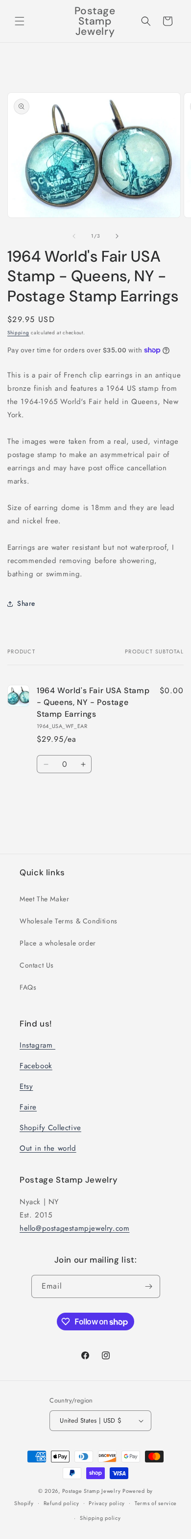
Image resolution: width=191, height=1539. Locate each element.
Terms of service (156, 1503)
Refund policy (61, 1503)
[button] (19, 21)
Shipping (18, 332)
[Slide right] (117, 236)
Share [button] (26, 603)
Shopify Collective (50, 1127)
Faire (28, 1107)
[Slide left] (74, 236)
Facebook (36, 1065)
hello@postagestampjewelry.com (74, 1228)
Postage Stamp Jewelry (91, 1491)
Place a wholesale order (58, 943)
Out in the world (48, 1148)
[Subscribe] (149, 1286)
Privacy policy (107, 1503)
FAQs (28, 987)
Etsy (26, 1086)
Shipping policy (100, 1518)
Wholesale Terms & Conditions (69, 921)
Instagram (37, 1045)
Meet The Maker (44, 899)
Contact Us (37, 965)
